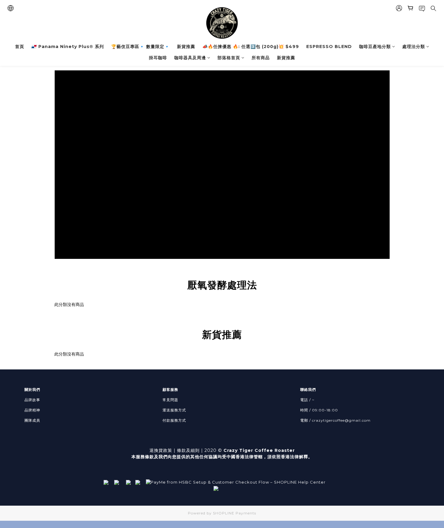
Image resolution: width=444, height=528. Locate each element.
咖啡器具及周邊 (190, 57)
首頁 (19, 46)
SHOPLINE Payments (234, 513)
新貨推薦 (186, 46)
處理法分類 (413, 46)
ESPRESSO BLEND (329, 46)
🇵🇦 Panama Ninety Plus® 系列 (67, 46)
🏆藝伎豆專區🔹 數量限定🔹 (140, 46)
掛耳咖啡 (158, 57)
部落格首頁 (228, 57)
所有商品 (261, 57)
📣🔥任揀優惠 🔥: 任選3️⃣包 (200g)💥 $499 (250, 46)
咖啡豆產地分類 (375, 46)
